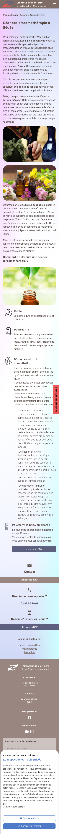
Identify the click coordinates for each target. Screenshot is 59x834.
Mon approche (29, 648)
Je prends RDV (34, 549)
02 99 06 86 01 (29, 603)
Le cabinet (29, 652)
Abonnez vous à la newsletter (20, 741)
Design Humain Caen (30, 645)
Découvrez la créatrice (56, 399)
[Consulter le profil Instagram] (32, 731)
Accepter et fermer (30, 826)
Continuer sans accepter (14, 807)
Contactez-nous (29, 579)
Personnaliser (31, 818)
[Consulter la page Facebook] (29, 717)
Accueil (23, 15)
